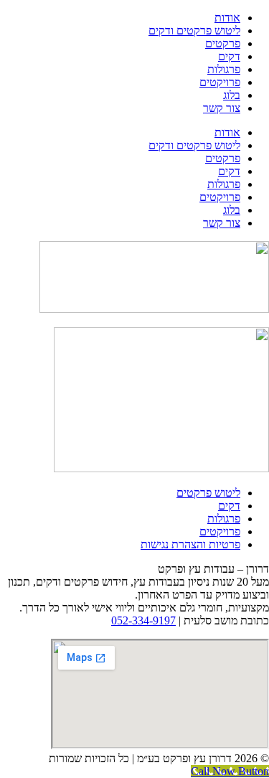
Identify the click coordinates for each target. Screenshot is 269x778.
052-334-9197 (143, 620)
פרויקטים (219, 82)
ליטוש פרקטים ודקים (194, 30)
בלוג (231, 95)
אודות (227, 17)
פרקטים (222, 43)
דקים (229, 56)
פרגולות (223, 69)
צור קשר (221, 108)
